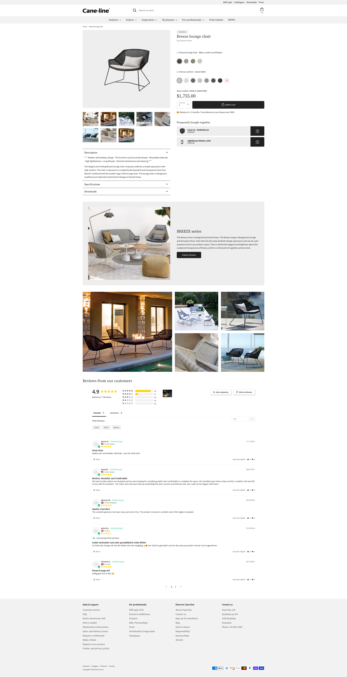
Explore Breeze (189, 255)
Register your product (94, 644)
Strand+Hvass (185, 40)
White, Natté (186, 80)
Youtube (112, 666)
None (227, 80)
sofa (106, 427)
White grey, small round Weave (200, 61)
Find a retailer (90, 622)
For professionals (192, 19)
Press (261, 2)
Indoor (130, 19)
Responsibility (183, 631)
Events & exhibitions (139, 614)
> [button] (180, 586)
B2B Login (227, 2)
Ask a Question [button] (222, 392)
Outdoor (114, 19)
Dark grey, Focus (220, 80)
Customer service (91, 609)
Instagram (94, 666)
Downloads (251, 2)
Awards (179, 639)
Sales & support (90, 604)
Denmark (226, 622)
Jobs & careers (183, 626)
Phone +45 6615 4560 (232, 626)
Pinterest (103, 666)
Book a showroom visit (94, 618)
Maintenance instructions (95, 626)
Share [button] (97, 459)
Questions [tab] (114, 413)
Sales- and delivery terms (95, 631)
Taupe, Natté (206, 80)
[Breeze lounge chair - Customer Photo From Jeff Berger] (167, 393)
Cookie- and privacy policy (96, 648)
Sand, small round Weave (186, 61)
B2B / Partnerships (138, 622)
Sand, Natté (179, 80)
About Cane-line (184, 609)
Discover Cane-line (185, 604)
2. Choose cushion (191, 71)
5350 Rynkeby (229, 618)
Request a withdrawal (93, 635)
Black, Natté (213, 80)
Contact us (181, 614)
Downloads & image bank (142, 631)
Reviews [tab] (97, 413)
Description (90, 152)
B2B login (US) (136, 609)
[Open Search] (134, 10)
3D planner (168, 19)
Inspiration (148, 19)
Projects (133, 618)
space (116, 427)
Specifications (92, 184)
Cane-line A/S (228, 609)
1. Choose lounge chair (199, 52)
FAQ (85, 614)
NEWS (231, 19)
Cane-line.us (99, 669)
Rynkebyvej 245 (230, 614)
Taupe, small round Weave (193, 61)
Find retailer (216, 19)
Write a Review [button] (245, 392)
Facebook (86, 666)
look (96, 427)
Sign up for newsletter (187, 618)
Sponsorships (182, 635)
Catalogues (239, 2)
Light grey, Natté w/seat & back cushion (200, 80)
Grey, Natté (193, 80)
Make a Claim (89, 639)
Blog (178, 622)
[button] (248, 459)
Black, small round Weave (179, 61)
